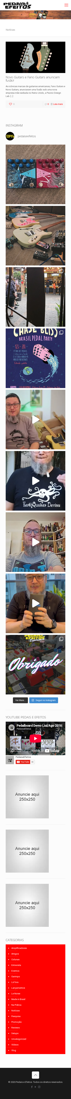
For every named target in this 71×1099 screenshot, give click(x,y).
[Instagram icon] (39, 1086)
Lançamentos (18, 988)
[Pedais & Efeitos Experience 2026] (35, 481)
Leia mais (58, 104)
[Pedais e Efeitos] (17, 5)
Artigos (15, 954)
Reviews (15, 1027)
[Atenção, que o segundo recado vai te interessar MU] (35, 603)
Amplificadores (19, 948)
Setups (14, 1033)
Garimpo (15, 976)
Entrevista (16, 965)
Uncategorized (18, 1039)
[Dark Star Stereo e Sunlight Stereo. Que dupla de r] (35, 174)
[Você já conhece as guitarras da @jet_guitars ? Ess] (35, 419)
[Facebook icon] (32, 1086)
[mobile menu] (66, 5)
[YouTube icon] (35, 1086)
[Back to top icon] (35, 1075)
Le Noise (15, 993)
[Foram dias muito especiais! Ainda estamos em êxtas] (35, 664)
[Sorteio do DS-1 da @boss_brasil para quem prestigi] (35, 542)
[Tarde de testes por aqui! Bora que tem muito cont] (35, 235)
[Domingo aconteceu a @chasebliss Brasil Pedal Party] (35, 297)
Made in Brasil (18, 999)
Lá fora (14, 982)
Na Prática (16, 1005)
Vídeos (14, 1044)
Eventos (15, 971)
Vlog (13, 1050)
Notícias (15, 1010)
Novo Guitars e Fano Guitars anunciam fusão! (33, 78)
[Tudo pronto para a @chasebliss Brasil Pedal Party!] (35, 358)
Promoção (16, 1022)
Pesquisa (16, 1016)
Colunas (15, 959)
